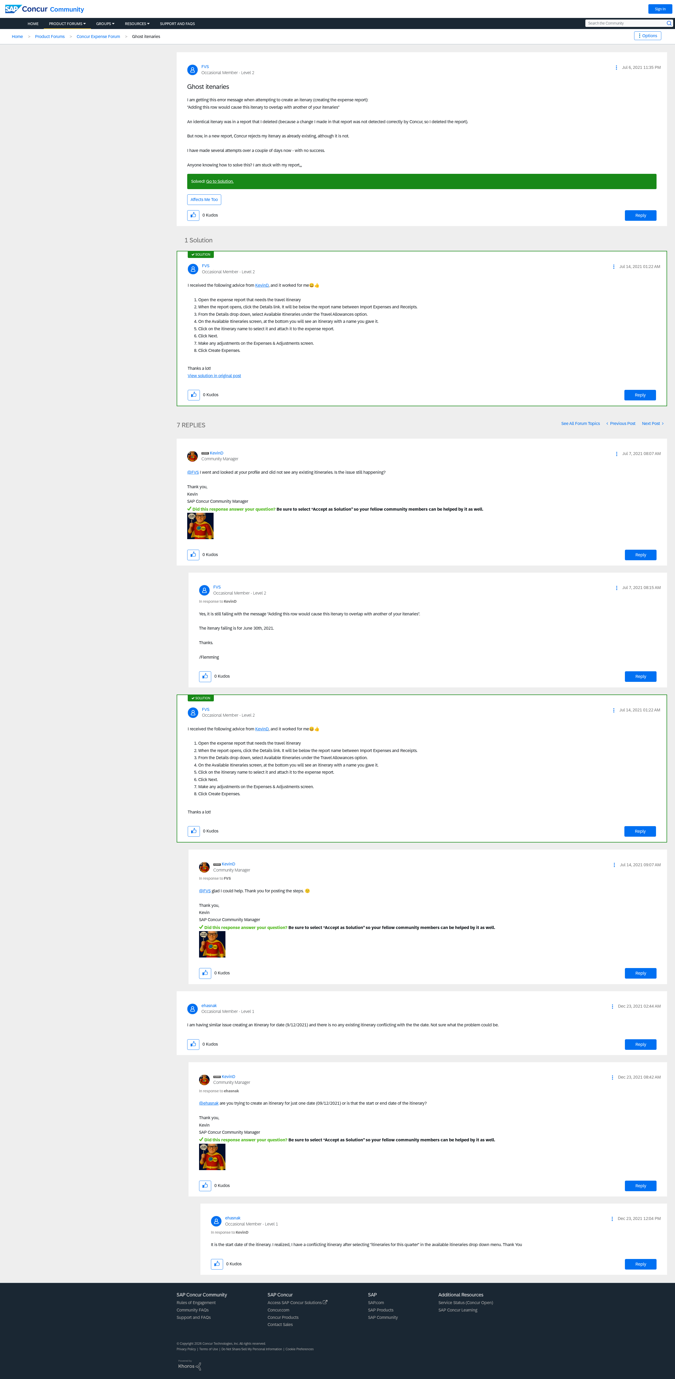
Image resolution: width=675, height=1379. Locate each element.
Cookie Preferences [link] (300, 1349)
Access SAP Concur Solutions (295, 1302)
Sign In (660, 9)
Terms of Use (208, 1349)
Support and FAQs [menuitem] (177, 24)
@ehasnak (209, 1103)
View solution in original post (214, 376)
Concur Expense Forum (98, 36)
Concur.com (278, 1310)
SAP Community (383, 1317)
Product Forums (50, 36)
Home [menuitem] (33, 24)
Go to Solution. (220, 181)
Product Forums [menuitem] (65, 24)
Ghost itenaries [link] (146, 36)
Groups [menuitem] (103, 24)
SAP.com (376, 1302)
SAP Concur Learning (457, 1310)
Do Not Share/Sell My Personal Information (251, 1349)
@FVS (193, 472)
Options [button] (649, 35)
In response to (218, 601)
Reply (640, 215)
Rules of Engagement (196, 1302)
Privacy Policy (186, 1349)
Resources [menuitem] (135, 24)
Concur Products (283, 1317)
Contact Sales (280, 1324)
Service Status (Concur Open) (465, 1302)
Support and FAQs (194, 1317)
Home (17, 36)
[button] (616, 67)
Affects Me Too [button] (204, 199)
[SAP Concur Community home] (26, 9)
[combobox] (629, 23)
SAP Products (380, 1310)
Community (67, 9)
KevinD (262, 285)
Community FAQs (193, 1310)
